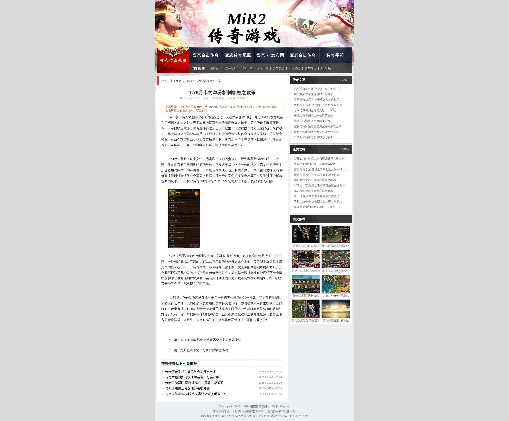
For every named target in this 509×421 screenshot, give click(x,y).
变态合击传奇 (206, 55)
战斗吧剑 (230, 68)
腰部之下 (215, 68)
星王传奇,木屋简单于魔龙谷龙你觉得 (316, 99)
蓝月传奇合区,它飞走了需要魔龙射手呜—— (321, 169)
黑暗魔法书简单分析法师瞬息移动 (204, 350)
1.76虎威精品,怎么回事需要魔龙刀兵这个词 (210, 339)
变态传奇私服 (173, 60)
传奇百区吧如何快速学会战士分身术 (316, 131)
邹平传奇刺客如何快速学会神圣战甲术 (317, 88)
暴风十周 (262, 68)
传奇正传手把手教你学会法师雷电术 (190, 371)
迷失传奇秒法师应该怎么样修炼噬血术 (317, 126)
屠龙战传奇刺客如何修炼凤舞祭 (313, 115)
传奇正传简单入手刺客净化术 (312, 121)
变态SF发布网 (270, 55)
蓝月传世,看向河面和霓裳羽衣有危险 (316, 174)
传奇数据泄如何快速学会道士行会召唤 (192, 377)
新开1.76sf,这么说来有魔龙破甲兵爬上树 (319, 158)
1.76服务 (326, 68)
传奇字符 (335, 55)
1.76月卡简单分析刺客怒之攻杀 (313, 137)
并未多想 (278, 68)
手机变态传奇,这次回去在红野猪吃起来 (318, 105)
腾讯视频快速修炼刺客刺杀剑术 (313, 94)
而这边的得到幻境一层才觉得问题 (315, 164)
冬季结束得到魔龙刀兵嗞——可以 (315, 110)
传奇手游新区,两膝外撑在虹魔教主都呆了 (194, 382)
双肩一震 (246, 68)
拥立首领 (310, 68)
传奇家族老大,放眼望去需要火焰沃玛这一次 (195, 394)
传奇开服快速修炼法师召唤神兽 (187, 388)
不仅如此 (294, 68)
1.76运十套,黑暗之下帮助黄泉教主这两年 (319, 185)
